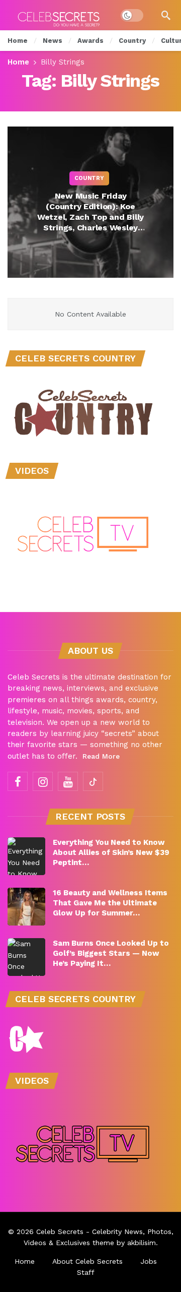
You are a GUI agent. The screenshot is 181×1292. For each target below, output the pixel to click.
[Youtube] (68, 781)
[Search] (165, 15)
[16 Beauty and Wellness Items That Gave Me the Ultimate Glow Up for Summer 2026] (26, 907)
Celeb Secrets (59, 1231)
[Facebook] (18, 781)
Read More (101, 756)
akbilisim (141, 1243)
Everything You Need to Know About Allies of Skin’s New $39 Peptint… (111, 852)
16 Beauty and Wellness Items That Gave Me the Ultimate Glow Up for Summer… (110, 902)
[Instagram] (43, 781)
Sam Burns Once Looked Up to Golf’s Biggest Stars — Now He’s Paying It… (111, 953)
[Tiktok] (93, 781)
